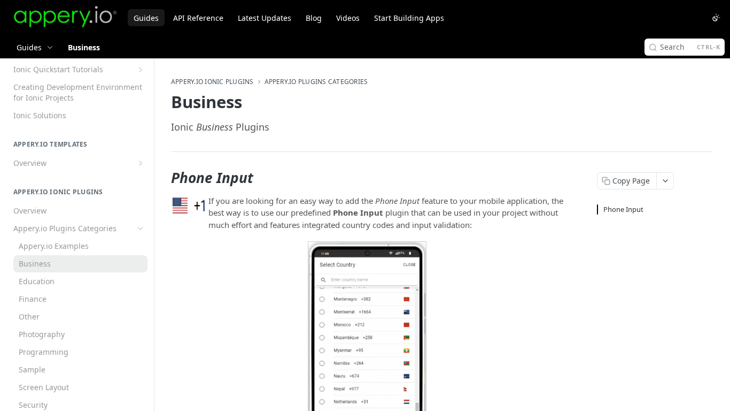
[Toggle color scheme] (716, 17)
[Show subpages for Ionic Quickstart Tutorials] (140, 69)
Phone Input (623, 209)
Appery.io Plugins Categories (316, 82)
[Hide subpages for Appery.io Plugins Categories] (140, 228)
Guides (146, 18)
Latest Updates (264, 18)
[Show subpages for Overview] (140, 163)
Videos (348, 18)
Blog (314, 18)
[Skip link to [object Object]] (163, 178)
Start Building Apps (409, 18)
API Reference (198, 18)
